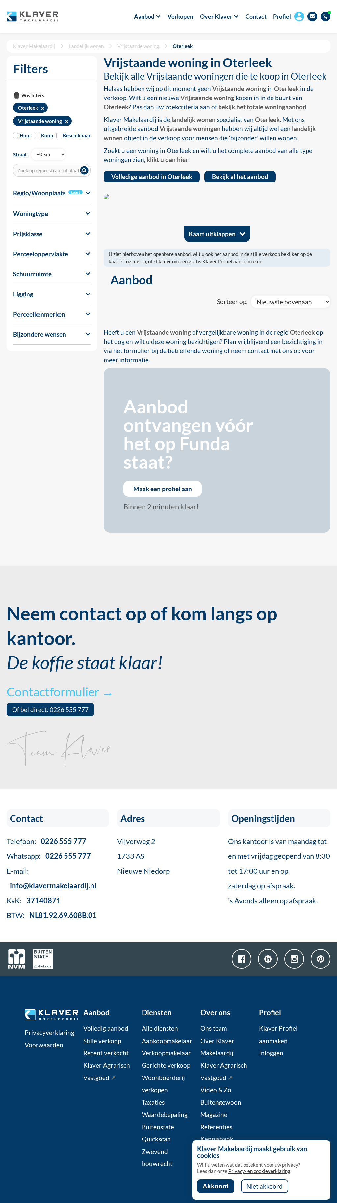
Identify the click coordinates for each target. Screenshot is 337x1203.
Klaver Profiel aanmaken (278, 1034)
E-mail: (51, 878)
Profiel (282, 16)
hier (136, 261)
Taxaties (153, 1102)
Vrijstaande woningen (190, 128)
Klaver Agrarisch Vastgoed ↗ (106, 1071)
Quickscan (156, 1139)
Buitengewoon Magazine (220, 1108)
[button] (144, 16)
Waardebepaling (165, 1114)
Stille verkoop (102, 1041)
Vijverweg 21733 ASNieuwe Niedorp (143, 856)
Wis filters (32, 95)
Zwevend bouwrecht (157, 1157)
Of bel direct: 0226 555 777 (50, 709)
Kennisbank (216, 1139)
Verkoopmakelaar (166, 1053)
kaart (75, 192)
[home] (32, 16)
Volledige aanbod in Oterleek (151, 176)
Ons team (213, 1028)
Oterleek (183, 46)
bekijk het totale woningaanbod (262, 107)
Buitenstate (158, 1127)
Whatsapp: (49, 856)
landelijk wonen (193, 119)
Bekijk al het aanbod (240, 176)
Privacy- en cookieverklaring (259, 1171)
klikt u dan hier (167, 159)
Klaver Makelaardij (34, 46)
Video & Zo (215, 1090)
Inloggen (271, 1053)
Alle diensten (160, 1028)
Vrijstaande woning (138, 46)
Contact (256, 16)
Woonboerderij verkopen (163, 1084)
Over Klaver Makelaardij (217, 1047)
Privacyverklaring (49, 1032)
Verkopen (180, 16)
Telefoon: (46, 841)
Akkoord (216, 1186)
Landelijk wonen (86, 46)
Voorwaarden (44, 1045)
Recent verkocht (106, 1053)
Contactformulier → (60, 691)
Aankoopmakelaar (167, 1041)
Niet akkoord (264, 1186)
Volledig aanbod (105, 1028)
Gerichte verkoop (166, 1065)
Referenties (216, 1127)
